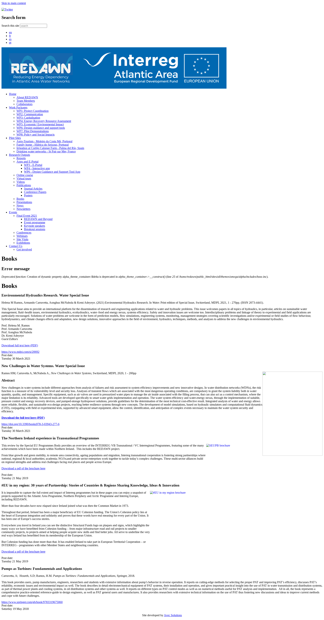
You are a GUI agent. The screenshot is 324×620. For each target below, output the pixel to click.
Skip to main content (14, 3)
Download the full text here (19, 417)
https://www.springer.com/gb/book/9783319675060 (32, 602)
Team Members (25, 100)
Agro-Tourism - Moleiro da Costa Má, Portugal (44, 141)
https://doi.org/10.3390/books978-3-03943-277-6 (30, 424)
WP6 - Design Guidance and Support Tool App (52, 171)
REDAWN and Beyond (38, 219)
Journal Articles (33, 188)
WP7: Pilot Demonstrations (32, 131)
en (10, 32)
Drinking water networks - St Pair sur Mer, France (46, 151)
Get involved (24, 249)
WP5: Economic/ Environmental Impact (40, 124)
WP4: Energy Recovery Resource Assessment (43, 121)
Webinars (22, 236)
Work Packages (18, 107)
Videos (20, 181)
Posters (28, 195)
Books (20, 198)
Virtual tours (23, 178)
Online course (24, 175)
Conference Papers (35, 192)
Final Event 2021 (26, 215)
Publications (23, 185)
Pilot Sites (15, 138)
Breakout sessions (34, 229)
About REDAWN (27, 97)
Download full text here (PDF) (20, 345)
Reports (21, 158)
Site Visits (22, 239)
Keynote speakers (34, 225)
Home (12, 94)
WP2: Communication (29, 114)
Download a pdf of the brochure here (23, 468)
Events (13, 212)
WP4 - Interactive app (37, 168)
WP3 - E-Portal (33, 165)
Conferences (23, 232)
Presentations (24, 202)
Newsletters (23, 208)
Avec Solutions (173, 615)
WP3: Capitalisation (28, 117)
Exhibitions (23, 242)
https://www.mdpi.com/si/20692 (20, 351)
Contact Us (15, 246)
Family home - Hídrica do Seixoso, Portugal (42, 144)
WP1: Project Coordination (32, 110)
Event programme (34, 222)
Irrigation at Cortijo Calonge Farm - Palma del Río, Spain (50, 148)
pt (10, 42)
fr (10, 35)
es (10, 39)
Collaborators (24, 104)
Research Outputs (19, 154)
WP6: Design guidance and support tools (40, 127)
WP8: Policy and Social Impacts (35, 134)
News (19, 205)
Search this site (11, 25)
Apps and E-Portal (27, 161)
